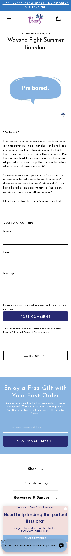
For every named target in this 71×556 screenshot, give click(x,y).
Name (7, 231)
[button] (9, 18)
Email (6, 252)
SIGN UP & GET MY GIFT (35, 441)
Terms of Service (33, 332)
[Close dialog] (65, 508)
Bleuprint (37, 356)
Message (9, 273)
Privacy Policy (10, 332)
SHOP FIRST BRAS (35, 538)
